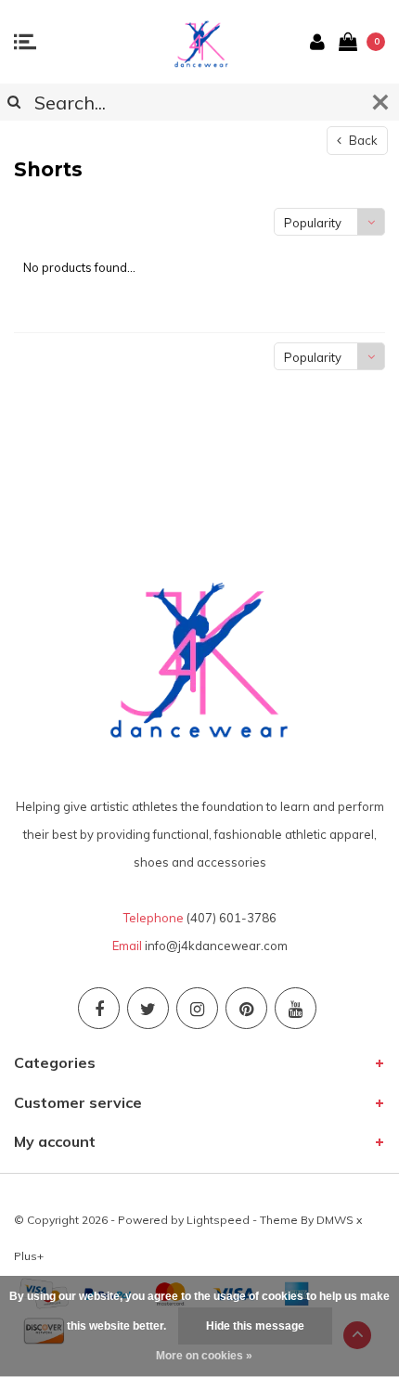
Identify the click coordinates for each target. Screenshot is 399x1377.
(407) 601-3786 (232, 917)
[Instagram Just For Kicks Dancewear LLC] (197, 1008)
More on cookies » (204, 1355)
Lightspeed (218, 1220)
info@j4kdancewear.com (216, 945)
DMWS (335, 1220)
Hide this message (255, 1325)
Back (362, 140)
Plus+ (29, 1256)
